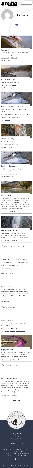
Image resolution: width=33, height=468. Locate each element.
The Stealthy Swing (7, 139)
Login (10, 449)
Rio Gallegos (12, 331)
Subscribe (16, 449)
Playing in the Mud (7, 350)
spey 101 (13, 88)
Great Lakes (7, 60)
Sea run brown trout (20, 331)
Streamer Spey (6, 50)
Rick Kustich (14, 58)
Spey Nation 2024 (6, 287)
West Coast (7, 268)
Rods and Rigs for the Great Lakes (12, 107)
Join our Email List (25, 449)
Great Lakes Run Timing (9, 231)
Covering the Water (7, 195)
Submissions (25, 453)
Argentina (7, 331)
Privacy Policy (12, 455)
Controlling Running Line (9, 379)
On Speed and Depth (8, 79)
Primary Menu (26, 3)
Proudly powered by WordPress (10, 465)
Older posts (16, 401)
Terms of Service (21, 455)
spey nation (7, 301)
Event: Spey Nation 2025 (9, 166)
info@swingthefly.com (16, 443)
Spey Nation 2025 (9, 176)
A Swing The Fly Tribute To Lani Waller (14, 259)
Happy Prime (27, 465)
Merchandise (13, 451)
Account (5, 449)
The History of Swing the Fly (13, 453)
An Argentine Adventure (9, 320)
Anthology (21, 451)
